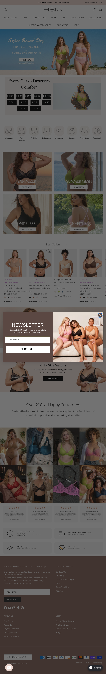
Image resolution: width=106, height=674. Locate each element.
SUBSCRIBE (28, 349)
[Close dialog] (100, 315)
